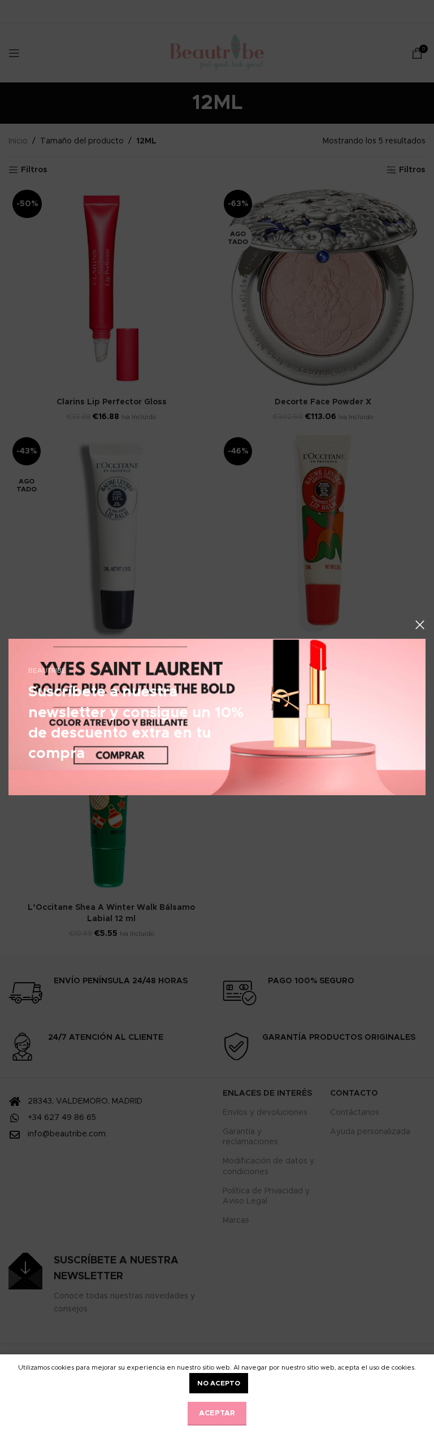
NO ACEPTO (218, 1383)
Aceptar (217, 1413)
